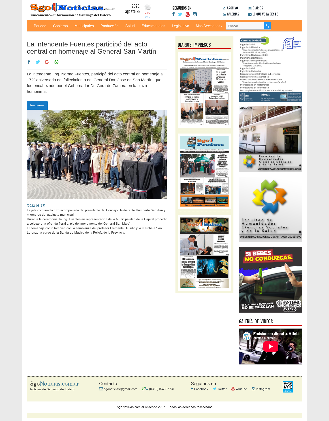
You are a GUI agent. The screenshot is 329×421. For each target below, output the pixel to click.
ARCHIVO (232, 8)
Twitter (221, 389)
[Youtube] (188, 14)
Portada (40, 26)
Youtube (241, 389)
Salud (130, 26)
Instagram (262, 389)
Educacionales (153, 26)
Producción (109, 26)
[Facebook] (173, 14)
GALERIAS (233, 14)
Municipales (84, 26)
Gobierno (60, 26)
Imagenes (37, 105)
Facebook (200, 389)
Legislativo (180, 26)
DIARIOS (258, 8)
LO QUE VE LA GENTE (265, 14)
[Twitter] (180, 14)
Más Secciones (208, 26)
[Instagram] (195, 14)
